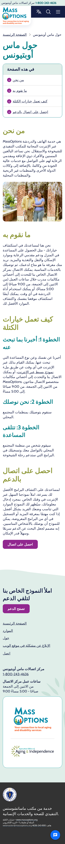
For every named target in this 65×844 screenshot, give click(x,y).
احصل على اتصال (20, 544)
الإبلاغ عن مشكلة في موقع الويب (26, 645)
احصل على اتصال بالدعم (30, 112)
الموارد (8, 631)
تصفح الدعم (16, 609)
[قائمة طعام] (58, 12)
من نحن (18, 80)
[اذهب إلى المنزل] (15, 15)
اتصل (6, 653)
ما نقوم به (20, 91)
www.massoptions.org (26, 819)
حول (6, 638)
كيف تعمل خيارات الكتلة (30, 101)
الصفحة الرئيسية (15, 623)
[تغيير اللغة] (38, 12)
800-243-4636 (39, 825)
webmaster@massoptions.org (17, 825)
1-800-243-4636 (16, 674)
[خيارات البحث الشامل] (48, 12)
